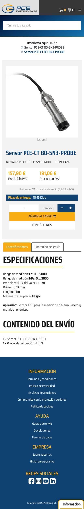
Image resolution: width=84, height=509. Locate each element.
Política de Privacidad (42, 385)
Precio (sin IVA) (17, 179)
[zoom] (42, 139)
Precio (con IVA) (50, 179)
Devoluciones (42, 430)
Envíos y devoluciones (42, 392)
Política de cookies (42, 406)
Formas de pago (42, 437)
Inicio (53, 43)
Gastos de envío (42, 423)
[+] (70, 208)
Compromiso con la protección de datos (42, 399)
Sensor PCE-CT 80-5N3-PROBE (44, 47)
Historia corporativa (42, 461)
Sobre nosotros (42, 454)
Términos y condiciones (42, 379)
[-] (61, 208)
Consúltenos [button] (42, 225)
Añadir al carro (40, 216)
